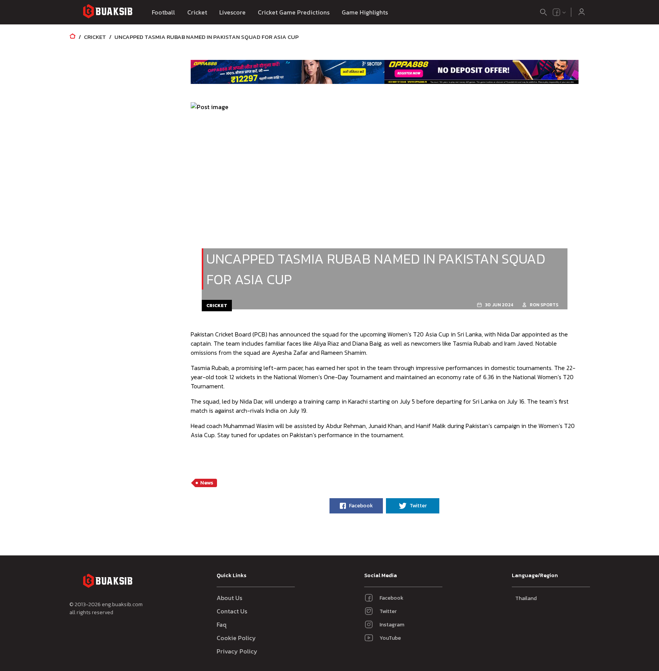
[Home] (72, 36)
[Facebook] (556, 12)
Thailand (526, 598)
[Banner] (288, 72)
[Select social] (559, 12)
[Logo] (107, 12)
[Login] (581, 12)
